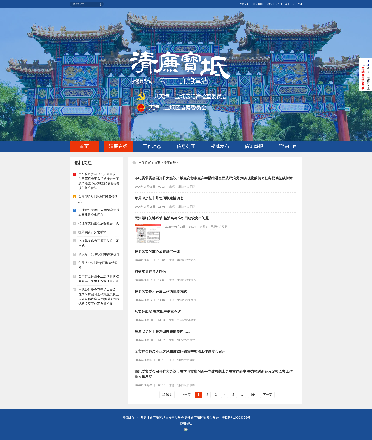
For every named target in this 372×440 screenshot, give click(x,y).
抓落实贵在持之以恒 (92, 232)
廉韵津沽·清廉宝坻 (186, 86)
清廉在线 (118, 146)
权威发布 (220, 146)
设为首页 (244, 4)
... (242, 394)
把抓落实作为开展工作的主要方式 (161, 291)
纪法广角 (287, 146)
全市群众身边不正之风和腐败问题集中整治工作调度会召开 (180, 351)
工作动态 (152, 146)
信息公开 (186, 146)
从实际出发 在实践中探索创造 (99, 254)
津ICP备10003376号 (236, 417)
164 (253, 394)
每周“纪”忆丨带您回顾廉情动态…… (162, 198)
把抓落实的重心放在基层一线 (98, 223)
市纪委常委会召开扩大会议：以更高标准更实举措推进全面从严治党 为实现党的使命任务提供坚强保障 (214, 178)
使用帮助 (186, 423)
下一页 (267, 394)
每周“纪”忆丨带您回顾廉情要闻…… (162, 331)
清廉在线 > (171, 162)
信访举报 (254, 146)
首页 (84, 146)
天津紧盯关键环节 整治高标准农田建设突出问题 (172, 218)
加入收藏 (258, 4)
